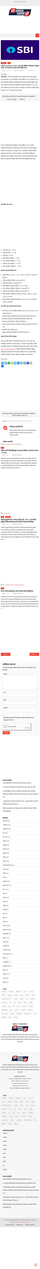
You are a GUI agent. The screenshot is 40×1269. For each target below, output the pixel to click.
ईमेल (5, 700)
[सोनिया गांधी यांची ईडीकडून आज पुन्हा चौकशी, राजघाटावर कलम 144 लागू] (20, 444)
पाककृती (5, 909)
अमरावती (5, 821)
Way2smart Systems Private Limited (19, 1222)
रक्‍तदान (5, 942)
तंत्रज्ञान (5, 881)
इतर (4, 833)
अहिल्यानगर (5, 829)
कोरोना (4, 841)
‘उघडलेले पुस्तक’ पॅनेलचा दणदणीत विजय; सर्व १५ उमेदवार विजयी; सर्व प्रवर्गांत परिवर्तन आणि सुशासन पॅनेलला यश (20, 802)
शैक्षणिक (5, 974)
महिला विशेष (5, 934)
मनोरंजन (5, 926)
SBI (7, 421)
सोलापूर (4, 982)
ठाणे (4, 877)
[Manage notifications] (35, 1264)
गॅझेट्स (4, 857)
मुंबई (4, 938)
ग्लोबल (4, 861)
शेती (4, 970)
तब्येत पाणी (5, 885)
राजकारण (5, 950)
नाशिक (4, 905)
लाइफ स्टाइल (6, 954)
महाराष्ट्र (8, 517)
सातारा (4, 978)
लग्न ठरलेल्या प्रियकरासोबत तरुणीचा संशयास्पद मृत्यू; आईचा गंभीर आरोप (19, 787)
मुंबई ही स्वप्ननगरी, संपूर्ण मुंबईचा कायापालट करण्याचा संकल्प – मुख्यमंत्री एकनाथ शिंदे (7, 654)
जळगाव (4, 869)
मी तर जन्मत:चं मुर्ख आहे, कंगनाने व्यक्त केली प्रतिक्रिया (17, 591)
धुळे (3, 893)
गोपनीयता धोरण (19, 1225)
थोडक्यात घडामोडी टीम (19, 70)
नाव (5, 692)
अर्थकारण (5, 825)
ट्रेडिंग (4, 873)
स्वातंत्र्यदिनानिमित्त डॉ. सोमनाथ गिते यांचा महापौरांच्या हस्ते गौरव (17, 783)
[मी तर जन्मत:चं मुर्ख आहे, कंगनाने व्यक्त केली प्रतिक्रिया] (20, 584)
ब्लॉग (4, 922)
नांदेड (4, 901)
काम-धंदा (3, 63)
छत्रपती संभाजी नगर (7, 865)
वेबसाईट (5, 708)
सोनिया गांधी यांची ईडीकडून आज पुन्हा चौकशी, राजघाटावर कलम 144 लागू (19, 451)
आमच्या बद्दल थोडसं (10, 1225)
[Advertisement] (20, 123)
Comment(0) (30, 70)
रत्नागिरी (5, 946)
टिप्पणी (6, 674)
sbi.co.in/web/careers (7, 349)
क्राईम (4, 849)
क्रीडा (4, 853)
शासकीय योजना (6, 966)
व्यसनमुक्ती (5, 962)
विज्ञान (4, 958)
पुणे (3, 914)
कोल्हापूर (5, 845)
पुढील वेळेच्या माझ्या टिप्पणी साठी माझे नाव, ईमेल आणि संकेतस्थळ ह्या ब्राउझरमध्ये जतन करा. (19, 719)
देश (9, 63)
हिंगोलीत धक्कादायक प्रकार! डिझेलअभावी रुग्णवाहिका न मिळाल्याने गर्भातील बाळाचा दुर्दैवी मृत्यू (20, 809)
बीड (4, 918)
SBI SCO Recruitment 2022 (16, 421)
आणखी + (5, 1170)
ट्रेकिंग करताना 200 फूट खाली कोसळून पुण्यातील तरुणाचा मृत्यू (35, 654)
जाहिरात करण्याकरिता (30, 1225)
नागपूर (4, 897)
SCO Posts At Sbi (27, 421)
